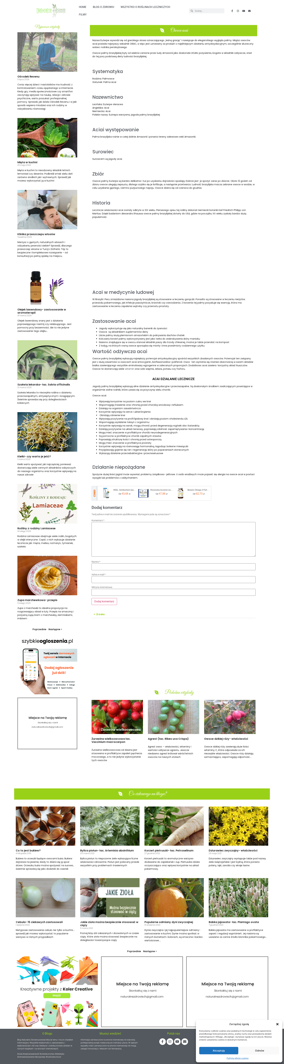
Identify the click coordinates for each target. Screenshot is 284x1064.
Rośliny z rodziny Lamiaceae (36, 528)
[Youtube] (243, 10)
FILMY (83, 14)
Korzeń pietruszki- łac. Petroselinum (168, 850)
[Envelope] (249, 10)
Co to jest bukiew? (28, 850)
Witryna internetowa (102, 587)
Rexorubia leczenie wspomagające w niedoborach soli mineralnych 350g (161, 490)
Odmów (259, 1050)
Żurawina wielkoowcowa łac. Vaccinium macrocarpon (111, 740)
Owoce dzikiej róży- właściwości (226, 739)
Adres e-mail (99, 574)
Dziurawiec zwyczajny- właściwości (233, 850)
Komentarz (98, 520)
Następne (54, 629)
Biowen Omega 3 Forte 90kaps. (199, 490)
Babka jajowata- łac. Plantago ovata (234, 922)
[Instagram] (170, 1041)
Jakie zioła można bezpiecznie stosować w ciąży (109, 923)
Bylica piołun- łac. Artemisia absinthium (107, 850)
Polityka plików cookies (237, 1058)
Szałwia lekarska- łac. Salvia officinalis (43, 384)
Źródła (100, 614)
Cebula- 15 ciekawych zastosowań (39, 922)
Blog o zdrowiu (103, 7)
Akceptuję (219, 1050)
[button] (277, 1024)
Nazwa (96, 562)
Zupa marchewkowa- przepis (37, 600)
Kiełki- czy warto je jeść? (34, 456)
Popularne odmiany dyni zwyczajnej (168, 922)
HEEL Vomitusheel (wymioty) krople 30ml (124, 490)
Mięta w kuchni (27, 162)
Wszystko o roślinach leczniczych (145, 7)
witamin (129, 369)
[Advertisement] (174, 255)
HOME (82, 7)
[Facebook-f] (232, 10)
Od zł (124, 493)
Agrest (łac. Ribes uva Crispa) (168, 739)
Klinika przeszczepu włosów (36, 234)
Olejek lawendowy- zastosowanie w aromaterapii (41, 311)
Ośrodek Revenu (28, 76)
